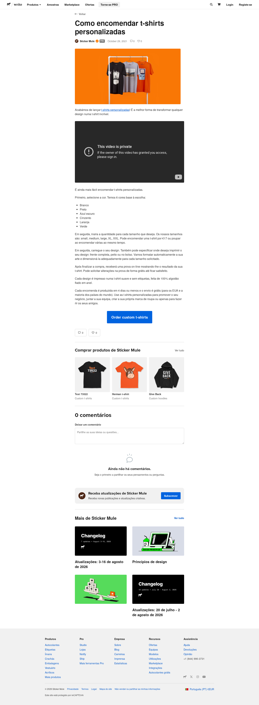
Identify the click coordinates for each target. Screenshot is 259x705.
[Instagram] (197, 677)
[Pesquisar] (211, 4)
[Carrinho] (219, 4)
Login (229, 5)
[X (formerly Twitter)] (191, 677)
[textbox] (129, 215)
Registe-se (245, 5)
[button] (129, 317)
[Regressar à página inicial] (9, 4)
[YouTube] (204, 677)
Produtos (32, 5)
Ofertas (89, 5)
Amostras (53, 5)
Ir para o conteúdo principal (3, 3)
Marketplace (71, 5)
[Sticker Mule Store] (185, 677)
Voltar (82, 14)
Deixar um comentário (88, 424)
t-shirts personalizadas (115, 110)
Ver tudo (179, 350)
